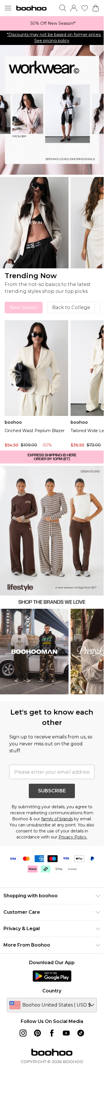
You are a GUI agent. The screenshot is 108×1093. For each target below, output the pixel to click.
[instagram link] (23, 1033)
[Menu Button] (8, 8)
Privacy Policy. (72, 837)
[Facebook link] (51, 1033)
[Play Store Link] (52, 976)
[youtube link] (66, 1033)
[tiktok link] (80, 1033)
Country (51, 991)
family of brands (57, 818)
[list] (52, 23)
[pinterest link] (37, 1033)
